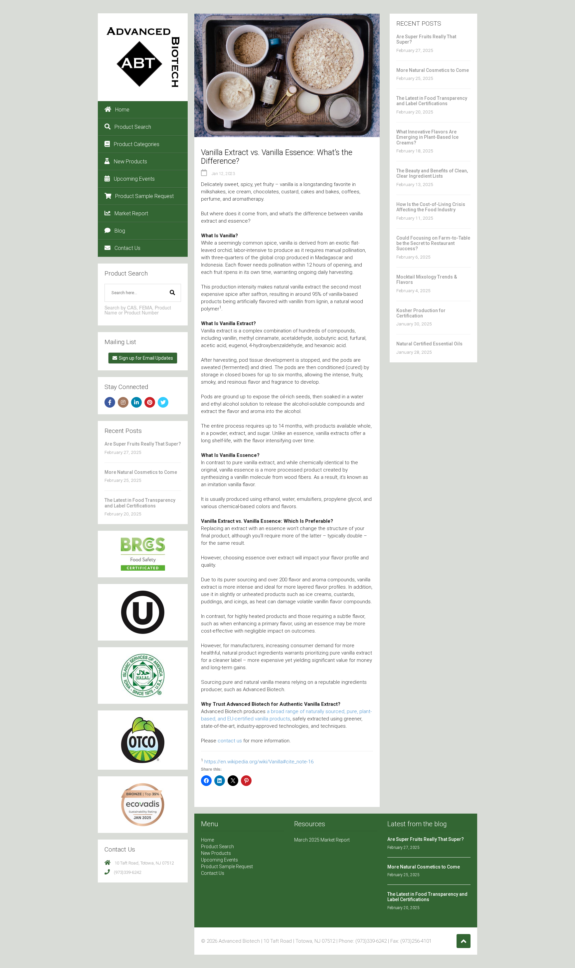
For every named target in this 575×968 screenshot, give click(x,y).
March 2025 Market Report (322, 840)
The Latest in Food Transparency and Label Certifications (139, 502)
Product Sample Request (144, 196)
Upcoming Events (134, 179)
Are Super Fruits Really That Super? (142, 444)
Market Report (131, 213)
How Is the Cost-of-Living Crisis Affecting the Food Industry (430, 207)
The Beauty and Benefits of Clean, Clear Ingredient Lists (432, 173)
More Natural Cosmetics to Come (140, 472)
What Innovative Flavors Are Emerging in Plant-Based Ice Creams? (427, 137)
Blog (119, 231)
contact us (230, 741)
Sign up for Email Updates (146, 358)
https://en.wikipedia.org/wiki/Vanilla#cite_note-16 (258, 762)
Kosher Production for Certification (421, 313)
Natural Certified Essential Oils (429, 343)
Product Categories (136, 144)
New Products (130, 161)
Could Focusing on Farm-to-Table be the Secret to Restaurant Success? (433, 243)
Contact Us (127, 248)
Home (122, 109)
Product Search (132, 127)
